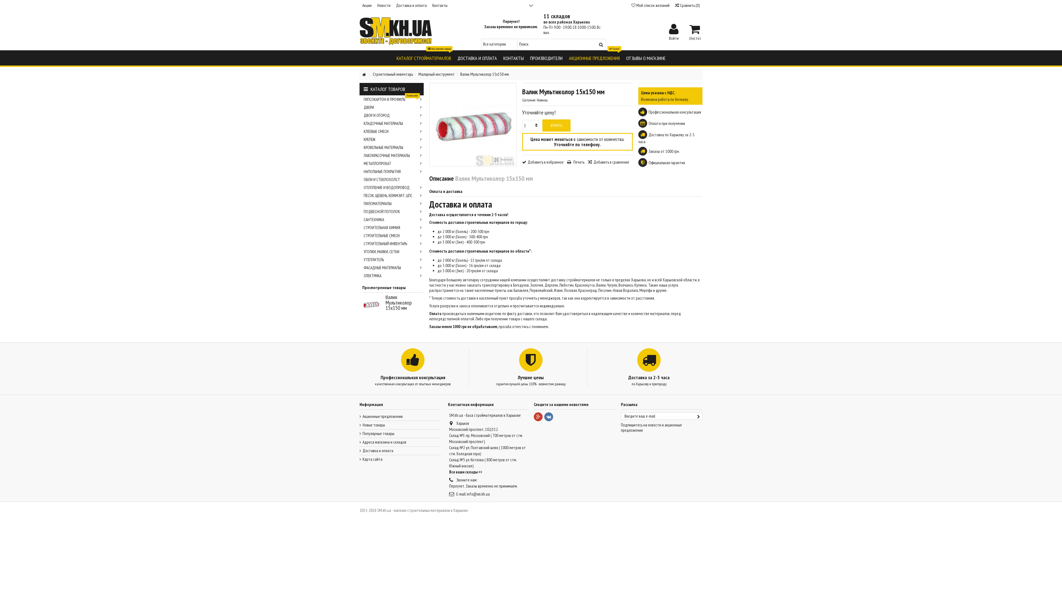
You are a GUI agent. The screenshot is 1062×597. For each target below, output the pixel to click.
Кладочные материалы (383, 123)
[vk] (548, 416)
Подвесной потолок (382, 211)
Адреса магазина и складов (384, 442)
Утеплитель (374, 259)
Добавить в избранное (546, 162)
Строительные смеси (382, 235)
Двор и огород (377, 115)
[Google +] (538, 416)
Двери (369, 107)
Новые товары (374, 425)
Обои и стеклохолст (382, 179)
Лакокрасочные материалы (387, 155)
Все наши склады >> (465, 472)
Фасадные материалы (382, 267)
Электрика (372, 275)
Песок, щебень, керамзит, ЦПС (388, 195)
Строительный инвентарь (385, 243)
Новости (384, 5)
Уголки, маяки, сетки (381, 251)
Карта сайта (372, 459)
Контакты (439, 5)
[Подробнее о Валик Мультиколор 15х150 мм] (372, 304)
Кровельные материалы (383, 147)
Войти (674, 38)
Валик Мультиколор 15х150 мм (399, 302)
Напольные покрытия (382, 171)
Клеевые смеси (376, 131)
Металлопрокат (377, 163)
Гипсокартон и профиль (391, 98)
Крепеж (369, 139)
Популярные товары (378, 433)
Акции (367, 5)
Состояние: (529, 100)
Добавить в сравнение (611, 162)
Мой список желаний (653, 5)
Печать (578, 162)
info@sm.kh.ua (478, 494)
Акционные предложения (383, 416)
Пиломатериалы (378, 203)
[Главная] (364, 74)
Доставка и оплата (411, 5)
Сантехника (374, 219)
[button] (424, 58)
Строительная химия (382, 227)
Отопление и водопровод (387, 187)
